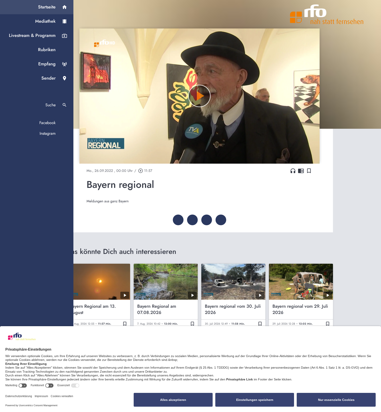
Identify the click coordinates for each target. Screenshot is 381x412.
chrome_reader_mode (301, 171)
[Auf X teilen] (192, 220)
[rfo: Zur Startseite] (326, 14)
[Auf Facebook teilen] (178, 220)
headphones (293, 171)
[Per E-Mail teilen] (221, 220)
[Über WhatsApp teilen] (206, 220)
